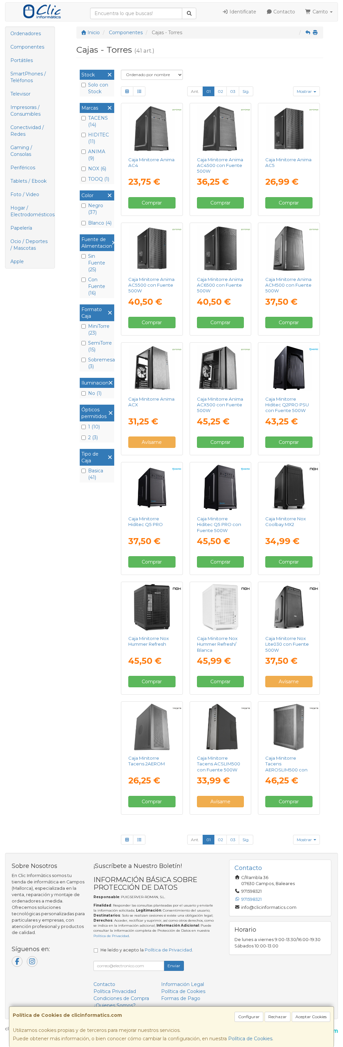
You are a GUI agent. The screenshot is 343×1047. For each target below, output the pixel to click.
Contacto (283, 12)
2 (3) (93, 437)
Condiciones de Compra (121, 998)
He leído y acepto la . (146, 949)
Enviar (173, 965)
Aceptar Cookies (311, 1016)
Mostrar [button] (305, 91)
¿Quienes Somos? (114, 1005)
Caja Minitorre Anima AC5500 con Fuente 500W (151, 285)
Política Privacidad (114, 991)
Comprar (152, 203)
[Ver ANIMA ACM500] (289, 248)
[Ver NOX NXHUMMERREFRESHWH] (220, 607)
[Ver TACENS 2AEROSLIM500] (289, 727)
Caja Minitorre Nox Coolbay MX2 (285, 521)
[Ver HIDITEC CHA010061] (220, 487)
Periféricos (22, 168)
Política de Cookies (250, 1039)
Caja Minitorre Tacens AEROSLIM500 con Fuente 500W (286, 766)
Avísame (152, 442)
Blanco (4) (100, 223)
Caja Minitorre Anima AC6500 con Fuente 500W (220, 285)
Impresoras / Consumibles (25, 110)
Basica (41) (95, 474)
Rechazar (277, 1016)
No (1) (94, 393)
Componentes (27, 47)
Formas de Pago (180, 998)
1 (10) (94, 427)
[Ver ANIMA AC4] (152, 128)
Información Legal (182, 984)
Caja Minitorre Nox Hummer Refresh (148, 641)
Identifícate (242, 12)
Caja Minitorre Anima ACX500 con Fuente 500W (220, 404)
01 (208, 91)
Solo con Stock (98, 88)
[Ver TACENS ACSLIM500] (220, 727)
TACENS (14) (98, 121)
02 (220, 91)
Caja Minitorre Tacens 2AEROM (146, 760)
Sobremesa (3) (100, 363)
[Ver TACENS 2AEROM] (152, 727)
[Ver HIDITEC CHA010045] (152, 487)
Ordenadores (25, 34)
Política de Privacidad (111, 936)
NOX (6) (97, 169)
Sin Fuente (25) (96, 263)
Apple (17, 261)
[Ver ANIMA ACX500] (220, 368)
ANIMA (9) (96, 155)
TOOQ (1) (98, 179)
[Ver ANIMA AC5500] (152, 248)
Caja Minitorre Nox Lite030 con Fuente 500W (287, 644)
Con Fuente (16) (96, 286)
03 (232, 91)
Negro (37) (95, 208)
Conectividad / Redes (27, 130)
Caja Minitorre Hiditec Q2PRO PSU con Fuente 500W (287, 404)
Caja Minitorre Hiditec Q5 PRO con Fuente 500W (219, 524)
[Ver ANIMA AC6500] (220, 248)
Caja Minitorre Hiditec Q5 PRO (145, 521)
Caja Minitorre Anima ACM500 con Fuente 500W (288, 285)
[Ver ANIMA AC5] (289, 128)
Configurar (249, 1016)
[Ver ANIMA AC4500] (220, 128)
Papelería (21, 228)
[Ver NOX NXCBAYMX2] (289, 487)
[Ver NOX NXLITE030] (289, 607)
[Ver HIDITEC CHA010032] (289, 368)
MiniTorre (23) (99, 329)
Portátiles (21, 60)
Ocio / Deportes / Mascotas (29, 244)
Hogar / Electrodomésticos (32, 211)
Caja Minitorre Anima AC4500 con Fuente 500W (220, 165)
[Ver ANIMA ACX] (152, 368)
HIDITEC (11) (98, 138)
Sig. (246, 91)
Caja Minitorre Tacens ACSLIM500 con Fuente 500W (218, 763)
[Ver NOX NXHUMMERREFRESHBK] (152, 607)
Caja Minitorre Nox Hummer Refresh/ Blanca (217, 644)
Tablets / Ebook (28, 181)
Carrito (320, 12)
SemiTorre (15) (100, 346)
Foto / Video (24, 194)
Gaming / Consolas (21, 150)
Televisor (20, 94)
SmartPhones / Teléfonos (28, 77)
